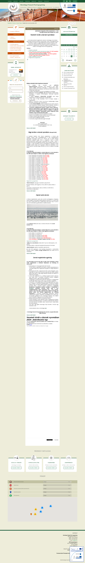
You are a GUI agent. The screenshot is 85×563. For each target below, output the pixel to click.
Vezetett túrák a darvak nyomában (17, 45)
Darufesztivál (16, 41)
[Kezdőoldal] (13, 7)
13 (69, 51)
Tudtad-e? (12, 37)
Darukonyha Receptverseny (15, 47)
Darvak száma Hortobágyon (16, 48)
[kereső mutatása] (70, 1)
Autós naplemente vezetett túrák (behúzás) (38, 51)
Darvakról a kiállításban (14, 31)
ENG (75, 1)
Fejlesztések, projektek (17, 491)
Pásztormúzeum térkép (68, 75)
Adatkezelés (34, 1)
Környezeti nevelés (47, 7)
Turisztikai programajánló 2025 (69, 77)
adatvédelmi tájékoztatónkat (16, 96)
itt (48, 164)
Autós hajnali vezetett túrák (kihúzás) (36, 53)
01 (73, 47)
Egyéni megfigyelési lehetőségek (35, 56)
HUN (74, 1)
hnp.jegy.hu (31, 288)
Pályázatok (40, 1)
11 (64, 51)
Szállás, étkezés (16, 485)
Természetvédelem (32, 7)
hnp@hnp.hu (75, 540)
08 (73, 49)
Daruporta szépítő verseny (15, 50)
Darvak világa (16, 34)
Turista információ (16, 495)
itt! (45, 308)
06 (69, 49)
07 (71, 49)
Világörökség (56, 7)
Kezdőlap (10, 1)
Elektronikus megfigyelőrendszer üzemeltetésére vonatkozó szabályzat (68, 80)
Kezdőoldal (10, 23)
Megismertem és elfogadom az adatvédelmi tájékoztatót (16, 98)
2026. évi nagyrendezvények (69, 72)
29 (73, 56)
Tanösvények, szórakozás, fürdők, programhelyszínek (21, 488)
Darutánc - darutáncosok (15, 57)
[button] (31, 514)
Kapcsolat (21, 1)
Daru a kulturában (16, 53)
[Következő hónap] (75, 60)
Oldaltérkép (27, 1)
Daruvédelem (13, 38)
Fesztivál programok (14, 44)
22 (73, 53)
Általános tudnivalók (33, 50)
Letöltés (15, 75)
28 (71, 56)
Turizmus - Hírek (29, 28)
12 (66, 51)
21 (71, 53)
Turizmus (39, 7)
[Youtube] (66, 1)
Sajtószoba (15, 1)
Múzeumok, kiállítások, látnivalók (18, 481)
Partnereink (46, 1)
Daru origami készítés (14, 55)
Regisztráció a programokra (34, 57)
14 (71, 51)
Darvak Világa (19, 23)
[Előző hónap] (63, 60)
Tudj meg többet (16, 467)
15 (73, 51)
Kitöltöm (68, 119)
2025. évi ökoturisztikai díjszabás (68, 84)
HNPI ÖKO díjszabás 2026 (68, 73)
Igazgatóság (23, 7)
